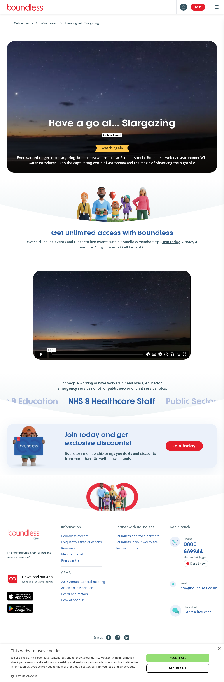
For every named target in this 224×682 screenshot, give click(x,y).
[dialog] (112, 663)
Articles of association (77, 588)
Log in (102, 247)
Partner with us (127, 548)
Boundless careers (74, 536)
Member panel (72, 554)
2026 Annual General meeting (83, 582)
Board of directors (74, 594)
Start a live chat (198, 612)
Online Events (23, 23)
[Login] (183, 7)
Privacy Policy (19, 671)
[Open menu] (216, 7)
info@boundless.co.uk (198, 588)
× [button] (219, 648)
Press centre (70, 560)
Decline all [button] (178, 668)
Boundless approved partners (137, 536)
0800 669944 (193, 548)
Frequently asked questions (81, 542)
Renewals (68, 548)
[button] (76, 676)
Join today (171, 242)
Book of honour (72, 600)
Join (197, 7)
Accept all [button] (178, 658)
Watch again (49, 23)
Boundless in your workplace (137, 542)
